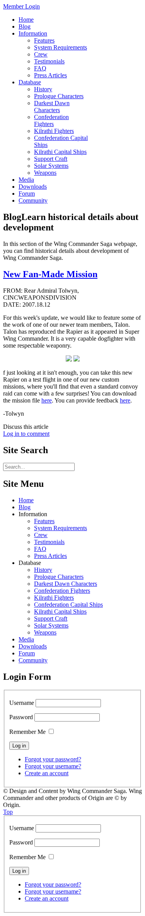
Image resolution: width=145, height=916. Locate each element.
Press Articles (50, 556)
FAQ (40, 549)
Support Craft (50, 618)
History (43, 569)
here (46, 400)
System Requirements (60, 528)
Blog (25, 507)
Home (26, 500)
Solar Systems (51, 625)
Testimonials (49, 542)
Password (21, 717)
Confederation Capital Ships (68, 604)
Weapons (45, 632)
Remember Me (27, 731)
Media (26, 639)
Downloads (33, 646)
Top (8, 812)
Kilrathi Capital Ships (60, 611)
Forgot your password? (53, 759)
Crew (41, 535)
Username (21, 702)
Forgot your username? (53, 766)
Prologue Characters (59, 576)
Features (44, 521)
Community (33, 660)
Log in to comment (26, 433)
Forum (27, 653)
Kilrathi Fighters (54, 597)
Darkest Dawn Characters (65, 583)
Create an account (46, 773)
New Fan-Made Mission (50, 274)
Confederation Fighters (62, 590)
